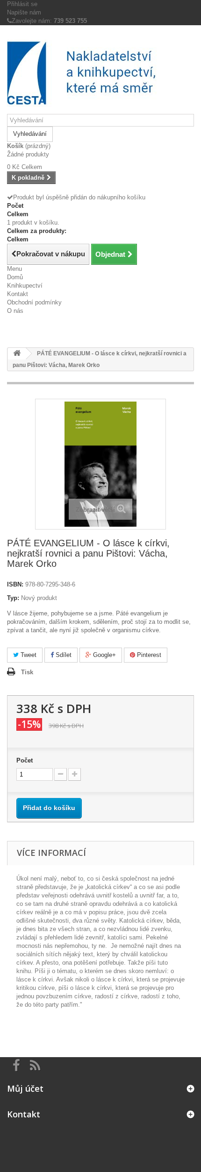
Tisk (27, 672)
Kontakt (17, 293)
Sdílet (63, 654)
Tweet (27, 654)
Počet (24, 760)
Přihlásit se (22, 3)
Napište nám (24, 12)
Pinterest (148, 654)
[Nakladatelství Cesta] (100, 73)
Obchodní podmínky (34, 302)
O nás (15, 310)
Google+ (103, 654)
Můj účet (25, 1088)
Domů (15, 277)
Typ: (13, 597)
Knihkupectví (25, 285)
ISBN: (15, 584)
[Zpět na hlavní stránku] (17, 354)
